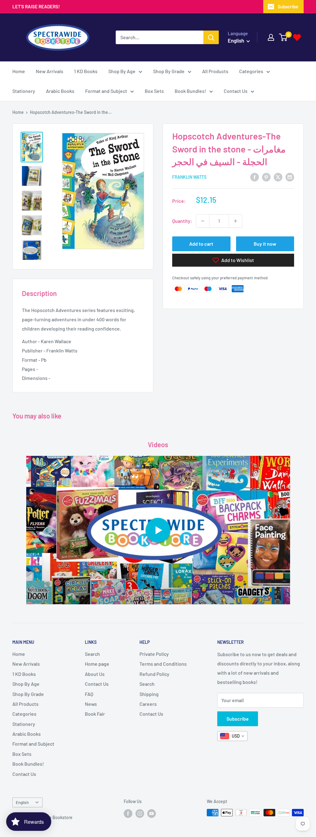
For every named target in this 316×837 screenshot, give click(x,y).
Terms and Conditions (163, 664)
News (91, 704)
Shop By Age (121, 71)
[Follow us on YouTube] (151, 813)
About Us (95, 674)
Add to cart (201, 244)
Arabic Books (60, 91)
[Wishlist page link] (297, 37)
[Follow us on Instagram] (139, 813)
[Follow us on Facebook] (128, 813)
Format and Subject (106, 91)
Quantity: (182, 221)
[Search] (211, 37)
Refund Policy (154, 674)
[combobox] (232, 736)
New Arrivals (49, 71)
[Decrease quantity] (202, 220)
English (22, 802)
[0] (283, 37)
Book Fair (95, 714)
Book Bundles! (190, 91)
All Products (215, 71)
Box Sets (154, 91)
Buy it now (265, 244)
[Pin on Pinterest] (266, 176)
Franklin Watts (189, 177)
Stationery (23, 91)
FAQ (89, 694)
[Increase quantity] (235, 220)
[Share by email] (289, 176)
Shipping (149, 694)
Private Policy (154, 654)
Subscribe (288, 6)
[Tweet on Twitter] (278, 176)
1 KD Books (86, 71)
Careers (148, 704)
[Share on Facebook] (254, 176)
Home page (97, 664)
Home (18, 71)
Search (92, 654)
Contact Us (235, 91)
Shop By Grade (169, 71)
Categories (251, 71)
